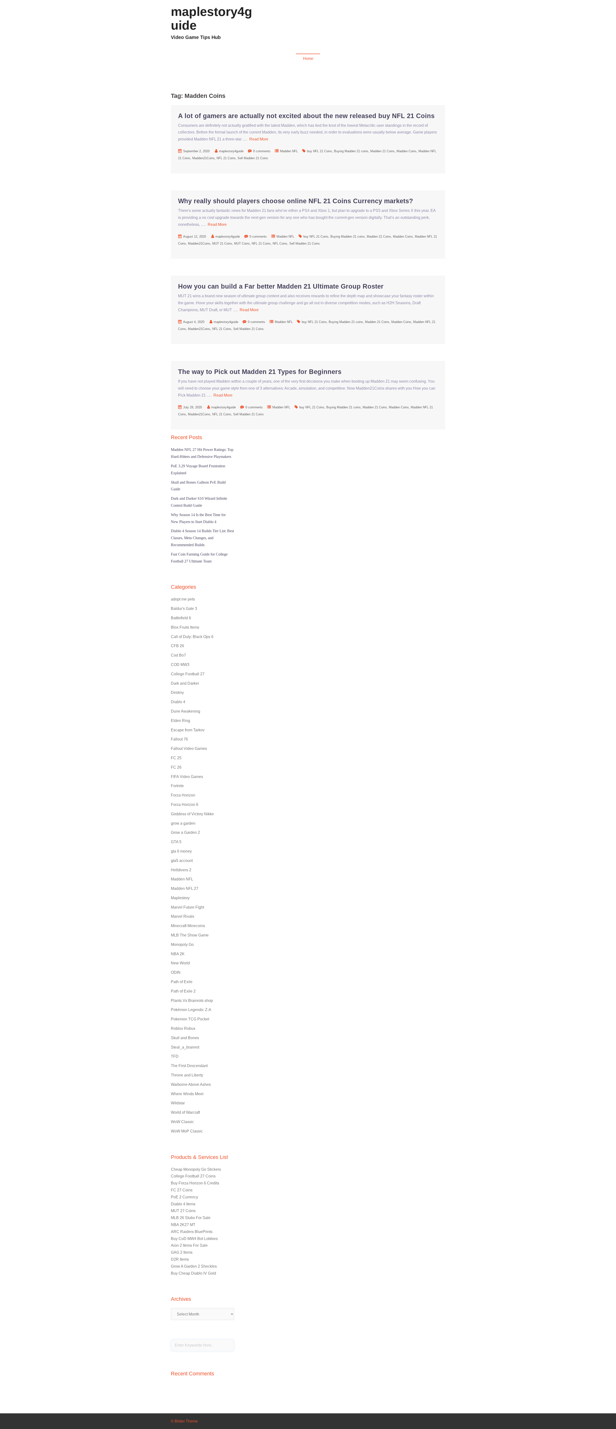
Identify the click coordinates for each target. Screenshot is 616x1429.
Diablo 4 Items (183, 1204)
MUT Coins (242, 243)
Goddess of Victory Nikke (192, 814)
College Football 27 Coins (193, 1176)
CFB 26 (177, 646)
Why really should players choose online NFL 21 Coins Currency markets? (295, 201)
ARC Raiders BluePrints (191, 1232)
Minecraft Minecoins (188, 926)
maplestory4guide (211, 18)
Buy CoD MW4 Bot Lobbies (194, 1239)
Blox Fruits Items (185, 627)
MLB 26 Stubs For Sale (191, 1218)
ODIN (175, 972)
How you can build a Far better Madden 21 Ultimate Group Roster (281, 286)
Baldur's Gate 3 (184, 609)
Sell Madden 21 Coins (252, 158)
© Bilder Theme (184, 1421)
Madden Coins (407, 151)
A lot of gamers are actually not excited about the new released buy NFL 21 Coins (306, 116)
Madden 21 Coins (382, 151)
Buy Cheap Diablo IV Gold (193, 1273)
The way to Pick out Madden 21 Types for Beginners (259, 371)
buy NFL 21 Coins (319, 151)
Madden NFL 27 (184, 888)
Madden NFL (370, 25)
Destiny (177, 692)
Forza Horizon (183, 795)
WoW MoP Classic (187, 1131)
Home (308, 59)
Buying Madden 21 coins (351, 151)
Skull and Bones (185, 1038)
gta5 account (182, 861)
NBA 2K (178, 954)
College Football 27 (188, 674)
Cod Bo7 (178, 655)
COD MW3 (433, 25)
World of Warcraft (185, 1112)
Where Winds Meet (187, 1094)
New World (180, 963)
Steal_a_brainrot (185, 1047)
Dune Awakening (185, 711)
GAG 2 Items (181, 1252)
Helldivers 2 (181, 870)
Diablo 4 (347, 25)
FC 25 (176, 758)
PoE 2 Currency (184, 1197)
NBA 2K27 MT (183, 1225)
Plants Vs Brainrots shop (192, 1001)
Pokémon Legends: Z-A (191, 1010)
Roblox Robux (183, 1028)
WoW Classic (182, 1122)
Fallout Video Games (403, 25)
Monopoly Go (182, 944)
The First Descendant (189, 1066)
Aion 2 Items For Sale (189, 1245)
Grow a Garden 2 (185, 832)
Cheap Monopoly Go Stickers (196, 1169)
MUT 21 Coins (222, 243)
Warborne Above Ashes (191, 1084)
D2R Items (180, 1259)
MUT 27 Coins (183, 1211)
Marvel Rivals (182, 916)
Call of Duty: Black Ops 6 (192, 637)
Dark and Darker (185, 683)
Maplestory (180, 898)
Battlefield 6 (181, 618)
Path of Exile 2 (183, 991)
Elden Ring (180, 721)
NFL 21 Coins (226, 158)
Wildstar (178, 1103)
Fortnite (177, 786)
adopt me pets (183, 599)
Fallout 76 (179, 739)
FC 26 (176, 767)
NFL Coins (280, 243)
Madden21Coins (203, 158)
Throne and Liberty (187, 1075)
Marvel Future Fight (187, 907)
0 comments (261, 151)
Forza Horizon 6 (184, 805)
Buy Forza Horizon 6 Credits (195, 1183)
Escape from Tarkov (188, 730)
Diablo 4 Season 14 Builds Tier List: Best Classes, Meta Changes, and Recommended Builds (202, 538)
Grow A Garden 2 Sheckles (194, 1266)
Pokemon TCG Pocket (190, 1019)
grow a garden (183, 823)
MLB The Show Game (190, 935)
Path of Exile (181, 982)
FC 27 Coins (181, 1190)
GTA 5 (176, 842)
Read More (258, 139)
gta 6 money (181, 851)
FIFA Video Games (187, 777)
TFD (175, 1056)
